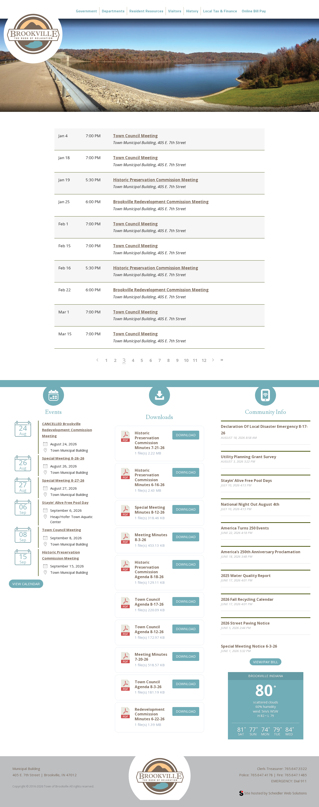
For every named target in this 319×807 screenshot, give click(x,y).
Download (186, 435)
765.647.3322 (295, 768)
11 (195, 360)
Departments (113, 11)
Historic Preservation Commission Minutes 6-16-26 (149, 477)
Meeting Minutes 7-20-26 (151, 657)
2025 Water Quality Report (246, 575)
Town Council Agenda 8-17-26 (149, 602)
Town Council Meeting (135, 135)
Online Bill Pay (254, 11)
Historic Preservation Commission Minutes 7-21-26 (149, 440)
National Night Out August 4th (250, 504)
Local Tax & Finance (220, 11)
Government (86, 11)
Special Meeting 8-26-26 (63, 458)
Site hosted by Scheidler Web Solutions (275, 793)
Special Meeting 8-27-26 (63, 480)
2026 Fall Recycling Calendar (247, 599)
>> (221, 360)
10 (186, 360)
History (192, 11)
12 (204, 360)
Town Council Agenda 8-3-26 (148, 684)
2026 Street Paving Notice (245, 623)
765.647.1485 (295, 775)
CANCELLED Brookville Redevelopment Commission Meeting (67, 429)
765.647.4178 (261, 775)
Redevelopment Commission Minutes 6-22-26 (150, 714)
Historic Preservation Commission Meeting (155, 179)
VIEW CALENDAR (26, 583)
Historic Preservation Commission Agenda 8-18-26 (149, 569)
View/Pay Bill (265, 661)
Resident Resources (146, 11)
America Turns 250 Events (245, 528)
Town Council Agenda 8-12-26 (149, 629)
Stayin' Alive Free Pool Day (65, 502)
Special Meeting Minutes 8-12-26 (150, 510)
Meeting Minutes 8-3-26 (151, 537)
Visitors (174, 11)
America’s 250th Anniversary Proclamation (260, 551)
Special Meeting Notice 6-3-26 (249, 646)
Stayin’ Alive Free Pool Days (246, 480)
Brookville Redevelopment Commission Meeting (161, 201)
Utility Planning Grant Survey (248, 456)
